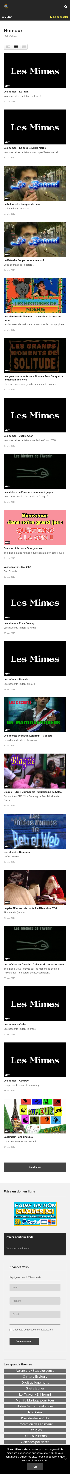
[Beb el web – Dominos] (35, 831)
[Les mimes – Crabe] (35, 1003)
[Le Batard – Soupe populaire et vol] (35, 239)
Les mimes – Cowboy (16, 1080)
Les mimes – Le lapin (16, 91)
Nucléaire (35, 1412)
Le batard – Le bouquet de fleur (22, 204)
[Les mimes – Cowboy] (35, 1059)
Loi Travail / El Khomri (35, 1394)
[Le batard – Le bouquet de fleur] (35, 183)
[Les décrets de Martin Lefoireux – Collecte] (35, 714)
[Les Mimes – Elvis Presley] (35, 602)
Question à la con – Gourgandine (23, 548)
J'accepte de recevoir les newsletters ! (33, 1329)
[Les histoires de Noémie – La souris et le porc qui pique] (35, 295)
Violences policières (35, 1442)
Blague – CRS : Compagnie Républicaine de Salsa (33, 792)
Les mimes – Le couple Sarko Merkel (25, 147)
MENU (8, 17)
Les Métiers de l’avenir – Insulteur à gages (28, 492)
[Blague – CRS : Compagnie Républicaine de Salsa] (35, 771)
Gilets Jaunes (35, 1388)
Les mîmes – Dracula (16, 679)
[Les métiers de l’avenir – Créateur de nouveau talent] (35, 943)
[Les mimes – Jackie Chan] (35, 415)
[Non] (65, 1459)
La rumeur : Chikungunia (18, 1137)
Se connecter (60, 17)
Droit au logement (35, 1382)
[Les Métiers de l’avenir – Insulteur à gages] (35, 471)
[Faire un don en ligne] (35, 1214)
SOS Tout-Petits (35, 1436)
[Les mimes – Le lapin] (35, 70)
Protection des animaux (35, 1424)
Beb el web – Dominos (17, 852)
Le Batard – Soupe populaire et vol (24, 260)
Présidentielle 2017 (35, 1418)
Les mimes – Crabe (15, 1024)
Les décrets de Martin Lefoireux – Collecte (28, 735)
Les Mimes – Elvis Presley (19, 623)
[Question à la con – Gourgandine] (35, 527)
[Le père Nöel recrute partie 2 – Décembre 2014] (35, 887)
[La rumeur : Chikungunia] (35, 1116)
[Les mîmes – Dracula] (35, 658)
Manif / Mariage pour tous (35, 1400)
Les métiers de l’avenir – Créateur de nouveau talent (34, 964)
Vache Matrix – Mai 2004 (17, 567)
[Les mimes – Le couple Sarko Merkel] (35, 127)
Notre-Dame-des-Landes (35, 1406)
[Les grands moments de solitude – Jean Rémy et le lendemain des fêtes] (35, 355)
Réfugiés (35, 1430)
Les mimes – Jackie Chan (18, 435)
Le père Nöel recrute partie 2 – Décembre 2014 (30, 908)
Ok (35, 1466)
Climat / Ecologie (35, 1376)
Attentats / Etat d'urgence (35, 1371)
